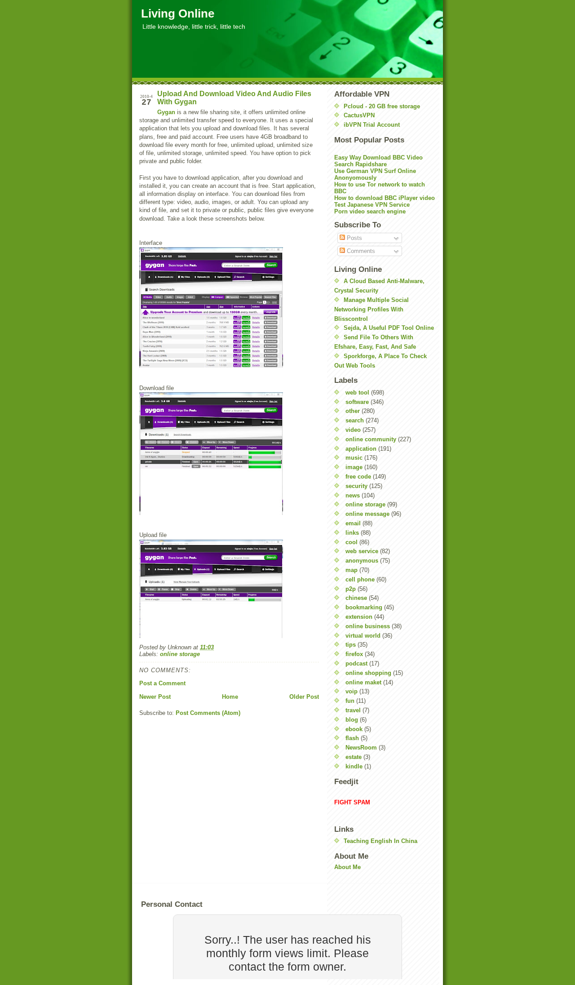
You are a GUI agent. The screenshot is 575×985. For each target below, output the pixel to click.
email (353, 523)
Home (230, 696)
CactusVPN (359, 115)
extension (358, 616)
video (353, 429)
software (357, 402)
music (354, 457)
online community (370, 439)
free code (358, 476)
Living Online (177, 13)
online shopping (368, 673)
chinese (356, 598)
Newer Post (155, 696)
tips (350, 644)
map (351, 570)
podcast (356, 663)
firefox (354, 654)
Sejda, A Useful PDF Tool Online (389, 327)
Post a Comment (162, 683)
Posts (353, 238)
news (352, 495)
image (354, 467)
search (354, 420)
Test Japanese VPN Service (372, 204)
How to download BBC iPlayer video (384, 198)
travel (353, 710)
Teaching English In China (380, 841)
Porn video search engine (370, 211)
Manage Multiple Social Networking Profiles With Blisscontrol (371, 309)
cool (351, 542)
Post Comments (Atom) (208, 713)
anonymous (361, 560)
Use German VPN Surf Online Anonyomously (375, 174)
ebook (354, 729)
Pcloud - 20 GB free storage (382, 106)
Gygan (166, 112)
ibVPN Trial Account (372, 124)
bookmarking (363, 607)
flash (352, 738)
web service (361, 551)
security (356, 486)
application (360, 448)
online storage (180, 654)
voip (351, 691)
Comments (360, 251)
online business (367, 626)
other (352, 411)
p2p (350, 589)
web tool (357, 392)
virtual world (362, 635)
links (352, 532)
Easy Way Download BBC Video (378, 157)
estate (353, 757)
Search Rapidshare (360, 164)
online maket (363, 682)
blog (351, 719)
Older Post (304, 696)
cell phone (360, 579)
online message (367, 513)
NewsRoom (361, 747)
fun (349, 700)
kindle (354, 766)
